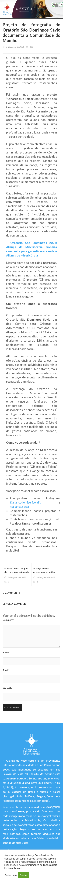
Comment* (8, 619)
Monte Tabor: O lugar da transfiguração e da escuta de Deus (16, 572)
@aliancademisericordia (25, 502)
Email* (6, 670)
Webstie (7, 688)
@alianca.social (20, 506)
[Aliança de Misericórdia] (7, 9)
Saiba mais (11, 875)
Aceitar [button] (23, 875)
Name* (6, 652)
